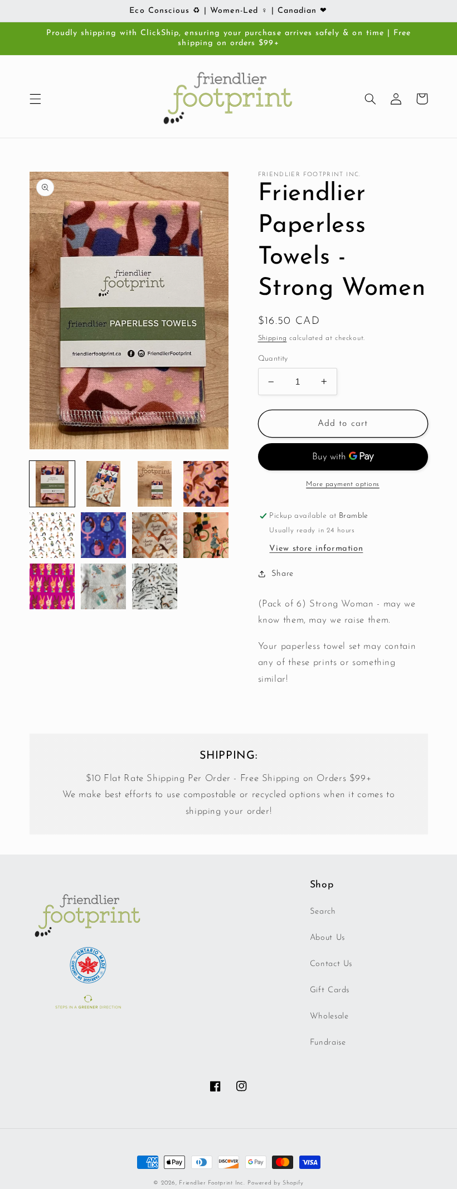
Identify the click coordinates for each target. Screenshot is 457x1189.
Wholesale (329, 1016)
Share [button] (282, 574)
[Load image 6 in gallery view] (104, 535)
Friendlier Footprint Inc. (212, 1183)
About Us (327, 938)
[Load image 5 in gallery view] (52, 535)
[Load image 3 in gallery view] (155, 484)
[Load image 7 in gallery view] (155, 535)
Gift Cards (329, 990)
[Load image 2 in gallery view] (104, 484)
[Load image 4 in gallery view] (206, 484)
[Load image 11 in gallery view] (155, 586)
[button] (35, 98)
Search (323, 911)
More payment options (343, 484)
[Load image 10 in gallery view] (104, 586)
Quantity (273, 358)
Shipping (272, 338)
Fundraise (328, 1042)
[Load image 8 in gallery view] (206, 535)
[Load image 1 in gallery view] (52, 484)
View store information (316, 549)
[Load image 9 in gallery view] (52, 586)
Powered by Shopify (275, 1183)
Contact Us (331, 964)
